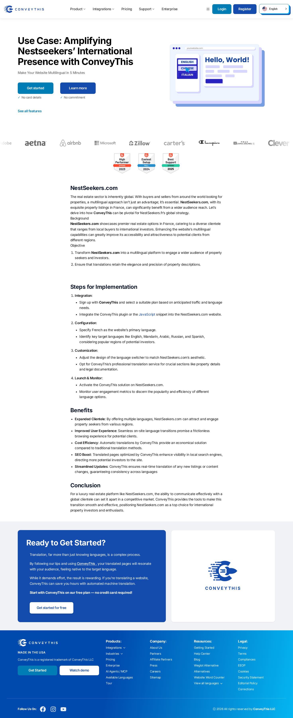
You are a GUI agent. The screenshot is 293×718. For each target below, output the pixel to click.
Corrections (246, 689)
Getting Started (204, 647)
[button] (274, 9)
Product (76, 9)
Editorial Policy (247, 683)
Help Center (202, 653)
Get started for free (52, 608)
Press (153, 665)
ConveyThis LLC (264, 709)
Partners (155, 653)
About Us (156, 647)
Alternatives (202, 671)
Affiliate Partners (161, 659)
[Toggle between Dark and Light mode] (208, 9)
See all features (29, 111)
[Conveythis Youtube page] (63, 709)
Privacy (243, 647)
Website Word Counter (209, 677)
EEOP (241, 665)
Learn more (78, 88)
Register (244, 9)
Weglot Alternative (206, 665)
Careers (155, 671)
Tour (109, 683)
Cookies (243, 671)
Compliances (246, 659)
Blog (197, 659)
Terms (242, 653)
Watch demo (79, 670)
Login (222, 9)
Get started (35, 88)
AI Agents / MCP (116, 671)
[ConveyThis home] (24, 9)
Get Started (37, 670)
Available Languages (119, 677)
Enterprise (170, 9)
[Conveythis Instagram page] (53, 709)
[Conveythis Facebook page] (43, 709)
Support (145, 9)
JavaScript (147, 314)
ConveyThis (86, 564)
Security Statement (251, 677)
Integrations (102, 9)
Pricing (126, 9)
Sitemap (155, 677)
